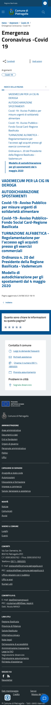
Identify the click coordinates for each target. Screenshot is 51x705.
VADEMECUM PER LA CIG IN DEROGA (25, 183)
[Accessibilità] (7, 697)
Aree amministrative (11, 430)
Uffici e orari (7, 579)
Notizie (5, 506)
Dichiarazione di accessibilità (15, 644)
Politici (5, 453)
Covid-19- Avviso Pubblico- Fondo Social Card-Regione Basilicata (25, 222)
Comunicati (7, 511)
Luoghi (5, 531)
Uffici (4, 457)
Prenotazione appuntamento (15, 658)
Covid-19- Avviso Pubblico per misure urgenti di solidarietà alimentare (24, 206)
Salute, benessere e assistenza (16, 491)
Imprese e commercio (12, 486)
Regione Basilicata (10, 3)
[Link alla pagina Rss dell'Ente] (8, 676)
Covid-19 (25, 22)
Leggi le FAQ (7, 651)
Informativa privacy (11, 635)
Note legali (7, 639)
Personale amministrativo (14, 448)
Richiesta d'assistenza (12, 661)
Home (4, 22)
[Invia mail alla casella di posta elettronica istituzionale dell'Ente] (26, 566)
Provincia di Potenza (11, 626)
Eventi (5, 535)
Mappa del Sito (38, 694)
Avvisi (4, 515)
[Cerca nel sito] (42, 12)
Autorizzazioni (8, 477)
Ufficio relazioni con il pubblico (16, 575)
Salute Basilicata (9, 630)
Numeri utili (7, 584)
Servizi (33, 691)
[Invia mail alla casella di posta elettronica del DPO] (18, 599)
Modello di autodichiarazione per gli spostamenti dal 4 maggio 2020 (23, 279)
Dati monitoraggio (10, 691)
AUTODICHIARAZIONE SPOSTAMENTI (20, 194)
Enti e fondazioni (9, 439)
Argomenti (13, 22)
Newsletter (7, 680)
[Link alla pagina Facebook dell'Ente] (3, 676)
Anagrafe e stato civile (12, 473)
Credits (16, 694)
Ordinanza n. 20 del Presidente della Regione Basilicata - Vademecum (23, 261)
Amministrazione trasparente (15, 648)
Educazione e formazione (13, 482)
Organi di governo (10, 443)
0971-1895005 (18, 561)
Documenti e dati (10, 434)
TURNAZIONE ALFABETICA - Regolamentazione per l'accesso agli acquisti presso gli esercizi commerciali (25, 242)
